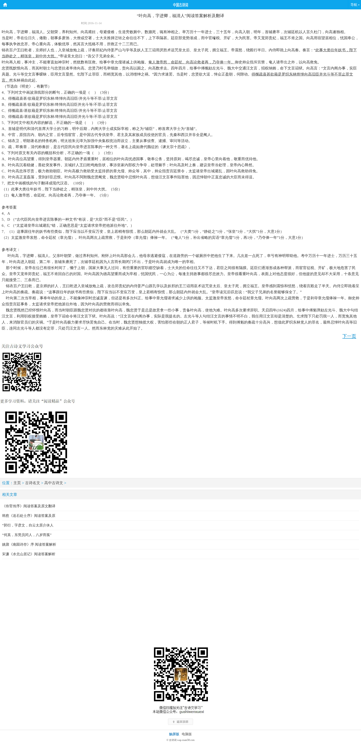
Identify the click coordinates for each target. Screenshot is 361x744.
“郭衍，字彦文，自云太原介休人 (27, 525)
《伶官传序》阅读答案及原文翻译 (28, 506)
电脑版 (187, 734)
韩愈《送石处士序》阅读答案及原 (28, 516)
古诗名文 (32, 483)
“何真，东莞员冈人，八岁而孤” (27, 535)
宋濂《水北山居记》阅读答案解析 (28, 554)
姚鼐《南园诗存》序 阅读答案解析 (29, 544)
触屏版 (174, 734)
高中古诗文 (53, 483)
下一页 (349, 336)
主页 (17, 483)
